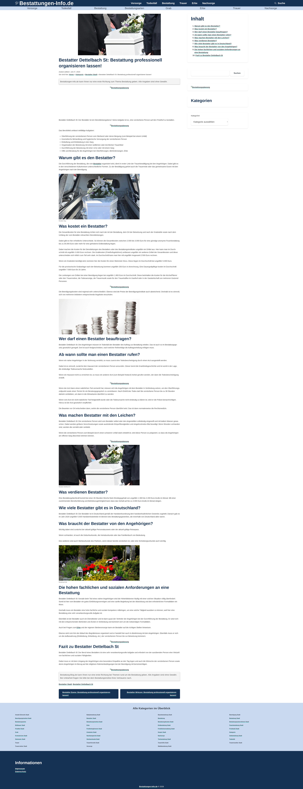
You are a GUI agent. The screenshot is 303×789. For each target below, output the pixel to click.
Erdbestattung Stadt (164, 725)
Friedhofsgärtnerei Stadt (94, 728)
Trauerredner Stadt (21, 746)
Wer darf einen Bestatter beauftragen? (211, 32)
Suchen (237, 73)
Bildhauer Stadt (20, 725)
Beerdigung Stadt (234, 714)
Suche (281, 3)
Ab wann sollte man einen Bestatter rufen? (212, 35)
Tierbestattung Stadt (164, 739)
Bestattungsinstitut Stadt (94, 722)
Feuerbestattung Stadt (236, 725)
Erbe (194, 3)
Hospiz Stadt (162, 732)
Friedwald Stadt (234, 728)
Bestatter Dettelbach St (83, 684)
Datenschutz (20, 772)
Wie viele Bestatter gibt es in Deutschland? (213, 44)
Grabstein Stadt (91, 732)
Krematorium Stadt (21, 735)
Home (71, 74)
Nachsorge (208, 3)
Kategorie (79, 74)
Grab (168, 8)
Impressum (20, 769)
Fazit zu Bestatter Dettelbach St (209, 55)
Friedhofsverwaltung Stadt (166, 728)
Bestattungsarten (134, 8)
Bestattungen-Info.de (46, 3)
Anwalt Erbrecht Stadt (22, 714)
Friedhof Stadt (19, 728)
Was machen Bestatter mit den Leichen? (211, 38)
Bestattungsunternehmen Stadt (239, 722)
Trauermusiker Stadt (235, 742)
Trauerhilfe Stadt (163, 742)
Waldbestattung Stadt (164, 746)
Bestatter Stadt (91, 74)
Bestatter (97, 164)
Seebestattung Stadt (235, 735)
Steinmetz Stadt (20, 739)
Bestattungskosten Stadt (165, 722)
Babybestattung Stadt (93, 714)
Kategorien (195, 116)
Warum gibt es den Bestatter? (207, 26)
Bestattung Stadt (234, 718)
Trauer (183, 3)
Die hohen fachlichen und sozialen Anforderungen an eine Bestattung (217, 51)
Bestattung (168, 3)
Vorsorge (136, 3)
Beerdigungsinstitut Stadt (23, 718)
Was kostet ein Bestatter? (205, 29)
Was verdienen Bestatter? (205, 41)
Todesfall (151, 3)
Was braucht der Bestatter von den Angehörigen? (215, 47)
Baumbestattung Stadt (165, 714)
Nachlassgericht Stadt (93, 735)
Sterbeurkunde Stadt (93, 739)
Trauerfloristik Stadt (93, 742)
